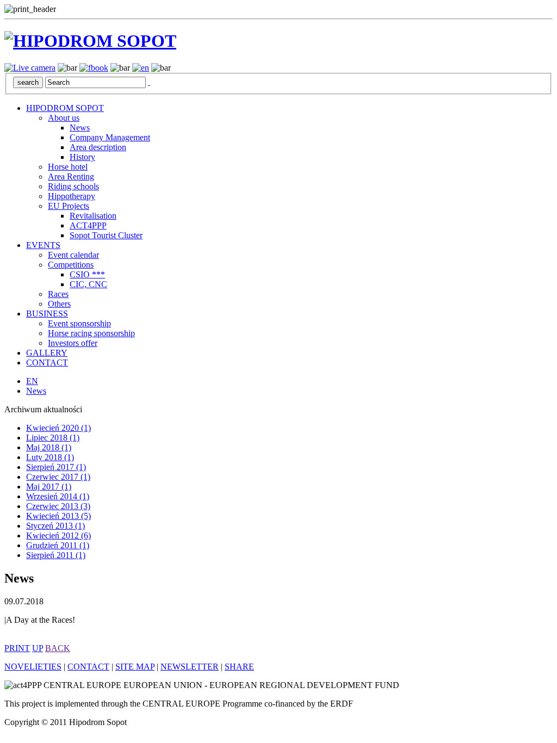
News (80, 127)
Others (59, 303)
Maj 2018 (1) (48, 447)
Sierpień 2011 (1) (55, 555)
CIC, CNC (88, 284)
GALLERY (46, 352)
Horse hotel (68, 166)
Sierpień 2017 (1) (56, 467)
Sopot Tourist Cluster (106, 235)
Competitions (71, 264)
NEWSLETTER (189, 666)
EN (32, 381)
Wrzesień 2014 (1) (57, 496)
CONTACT (47, 362)
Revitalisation (93, 215)
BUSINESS (47, 313)
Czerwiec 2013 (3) (58, 506)
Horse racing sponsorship (91, 333)
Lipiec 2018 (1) (52, 437)
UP (37, 648)
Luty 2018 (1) (50, 457)
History (82, 157)
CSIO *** (87, 274)
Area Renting (71, 176)
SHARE (239, 666)
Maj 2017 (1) (48, 486)
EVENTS (43, 245)
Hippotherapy (71, 196)
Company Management (110, 137)
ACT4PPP (88, 225)
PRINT (17, 648)
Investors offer (72, 343)
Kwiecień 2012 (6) (58, 535)
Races (58, 294)
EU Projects (68, 205)
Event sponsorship (79, 323)
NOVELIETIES (32, 666)
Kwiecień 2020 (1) (58, 427)
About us (63, 117)
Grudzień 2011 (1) (57, 545)
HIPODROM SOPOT (65, 108)
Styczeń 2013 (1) (55, 525)
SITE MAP (134, 666)
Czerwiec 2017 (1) (58, 476)
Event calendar (73, 254)
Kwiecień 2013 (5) (58, 516)
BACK (57, 648)
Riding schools (73, 186)
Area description (98, 147)
